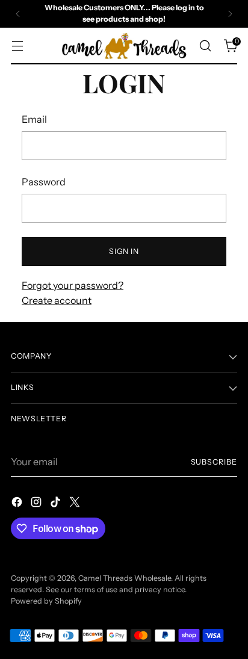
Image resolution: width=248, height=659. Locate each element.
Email (34, 119)
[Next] (230, 14)
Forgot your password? (72, 285)
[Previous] (18, 14)
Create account (56, 300)
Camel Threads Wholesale (124, 578)
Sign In (123, 251)
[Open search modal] (205, 46)
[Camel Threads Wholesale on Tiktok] (56, 504)
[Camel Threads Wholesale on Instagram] (37, 504)
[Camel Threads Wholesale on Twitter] (76, 504)
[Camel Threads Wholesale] (124, 46)
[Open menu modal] (17, 46)
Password (44, 182)
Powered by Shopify (46, 600)
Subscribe (214, 461)
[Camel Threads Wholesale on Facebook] (18, 504)
